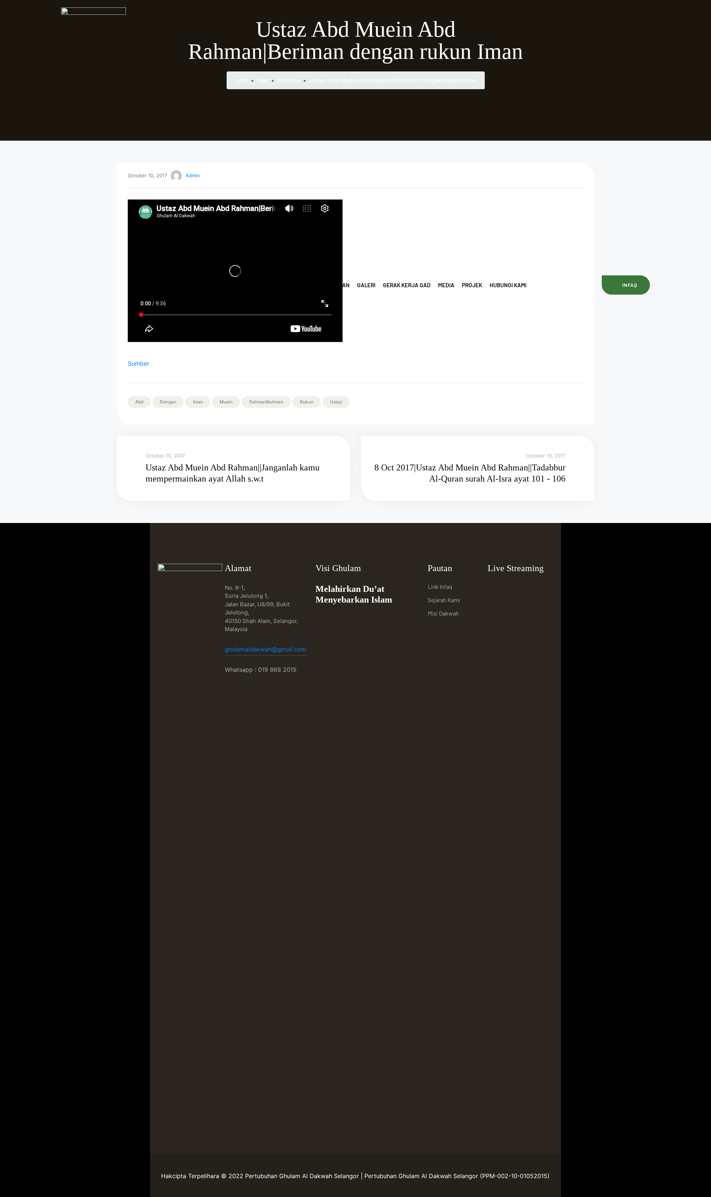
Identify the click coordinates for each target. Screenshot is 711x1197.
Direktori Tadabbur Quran (312, 285)
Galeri (366, 285)
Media (446, 285)
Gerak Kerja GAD (407, 285)
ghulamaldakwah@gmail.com (266, 649)
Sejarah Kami (444, 599)
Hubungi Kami (508, 285)
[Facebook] (495, 587)
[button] (626, 285)
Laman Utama (205, 285)
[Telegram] (529, 587)
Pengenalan (249, 285)
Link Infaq (440, 586)
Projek (472, 285)
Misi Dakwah (443, 613)
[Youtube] (512, 587)
